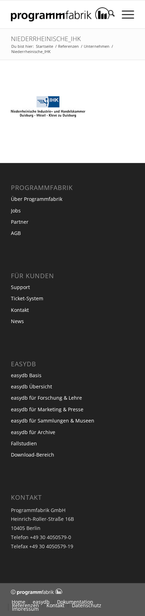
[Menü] (124, 14)
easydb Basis (26, 375)
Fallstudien (24, 443)
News (17, 321)
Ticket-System (27, 298)
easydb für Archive (33, 432)
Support (20, 287)
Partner (20, 221)
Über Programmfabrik (36, 199)
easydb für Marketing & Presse (47, 409)
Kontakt (20, 310)
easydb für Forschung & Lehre (46, 397)
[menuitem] (108, 14)
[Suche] (108, 14)
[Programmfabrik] (60, 14)
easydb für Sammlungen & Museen (52, 420)
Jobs (16, 210)
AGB (16, 233)
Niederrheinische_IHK (46, 38)
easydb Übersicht (31, 386)
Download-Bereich (32, 454)
